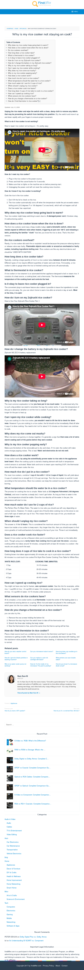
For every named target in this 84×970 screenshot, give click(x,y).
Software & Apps (13, 925)
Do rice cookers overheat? (18, 50)
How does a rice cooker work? (19, 75)
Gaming (10, 914)
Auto (6, 838)
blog (6, 857)
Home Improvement (14, 880)
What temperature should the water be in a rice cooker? (29, 80)
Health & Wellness (14, 876)
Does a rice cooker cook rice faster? (22, 88)
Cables (9, 826)
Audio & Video (10, 819)
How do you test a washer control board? (15, 652)
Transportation (12, 849)
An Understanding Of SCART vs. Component (26, 940)
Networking (11, 922)
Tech (6, 903)
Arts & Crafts (12, 895)
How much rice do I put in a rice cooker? (23, 78)
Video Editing (12, 834)
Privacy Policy (48, 965)
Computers (11, 906)
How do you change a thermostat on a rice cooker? (27, 98)
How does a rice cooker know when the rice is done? (28, 47)
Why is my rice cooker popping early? (22, 73)
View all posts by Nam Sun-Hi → (28, 693)
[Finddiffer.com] (42, 3)
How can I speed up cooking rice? (21, 93)
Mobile (9, 918)
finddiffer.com (36, 965)
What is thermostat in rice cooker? (21, 55)
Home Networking (13, 884)
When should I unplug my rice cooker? (22, 85)
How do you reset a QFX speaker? (15, 710)
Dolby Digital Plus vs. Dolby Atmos (33, 936)
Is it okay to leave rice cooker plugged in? (24, 57)
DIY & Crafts (11, 872)
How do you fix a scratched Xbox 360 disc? (66, 710)
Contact (64, 965)
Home (7, 861)
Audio (9, 823)
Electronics (11, 910)
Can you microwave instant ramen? (41, 651)
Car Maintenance (13, 845)
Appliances (14, 703)
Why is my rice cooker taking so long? (22, 65)
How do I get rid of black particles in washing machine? (16, 659)
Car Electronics (13, 842)
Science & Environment (16, 899)
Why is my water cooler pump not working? (15, 665)
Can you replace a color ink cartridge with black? (39, 659)
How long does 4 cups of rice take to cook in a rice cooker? (30, 91)
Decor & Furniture (13, 868)
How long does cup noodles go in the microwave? (66, 652)
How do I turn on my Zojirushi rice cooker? (24, 60)
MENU (76, 12)
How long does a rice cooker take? (21, 52)
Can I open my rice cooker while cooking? (24, 68)
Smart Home (11, 887)
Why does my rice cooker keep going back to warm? (28, 45)
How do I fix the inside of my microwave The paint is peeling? (40, 665)
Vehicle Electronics (14, 853)
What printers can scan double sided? (66, 659)
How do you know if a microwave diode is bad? (66, 665)
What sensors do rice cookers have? (22, 96)
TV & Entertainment (14, 830)
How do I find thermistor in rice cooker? (23, 101)
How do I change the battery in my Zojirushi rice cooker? (29, 63)
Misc (6, 891)
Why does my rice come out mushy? (22, 70)
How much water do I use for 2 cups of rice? (25, 83)
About (57, 965)
